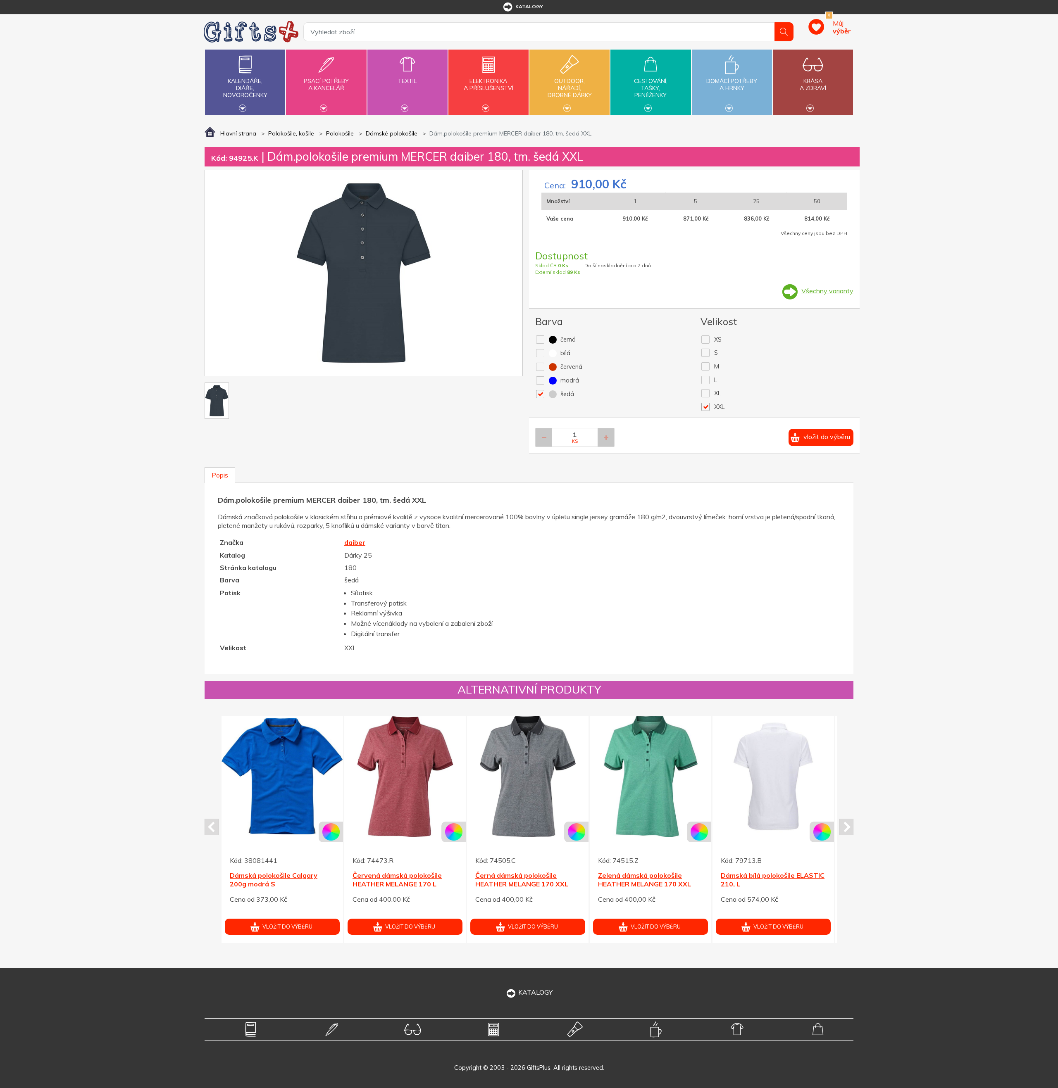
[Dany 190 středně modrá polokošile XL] (650, 776)
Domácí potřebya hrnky (731, 84)
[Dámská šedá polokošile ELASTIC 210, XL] (405, 776)
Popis (220, 475)
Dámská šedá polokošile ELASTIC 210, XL (392, 879)
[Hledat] (784, 31)
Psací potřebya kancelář (326, 84)
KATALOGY (535, 992)
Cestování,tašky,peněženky (650, 88)
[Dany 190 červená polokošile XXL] (528, 776)
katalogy (529, 6)
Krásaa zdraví (813, 84)
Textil (407, 81)
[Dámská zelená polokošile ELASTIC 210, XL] (282, 776)
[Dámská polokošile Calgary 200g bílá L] (773, 776)
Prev (212, 827)
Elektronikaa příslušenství (488, 84)
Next (846, 827)
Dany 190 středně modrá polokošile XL (638, 879)
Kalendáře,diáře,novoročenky (245, 88)
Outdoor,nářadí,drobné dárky (570, 88)
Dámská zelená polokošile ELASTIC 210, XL (272, 879)
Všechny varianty (827, 291)
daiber (354, 542)
